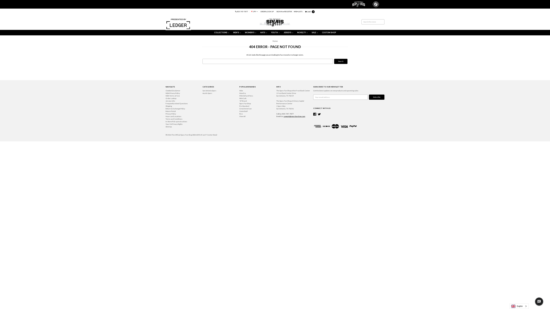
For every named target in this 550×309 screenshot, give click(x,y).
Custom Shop (329, 32)
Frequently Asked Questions (177, 103)
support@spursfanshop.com (294, 116)
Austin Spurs (207, 93)
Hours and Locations (173, 116)
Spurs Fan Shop (245, 103)
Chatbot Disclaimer (173, 91)
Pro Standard (244, 106)
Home (275, 41)
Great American (245, 109)
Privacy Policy (171, 114)
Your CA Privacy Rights (174, 124)
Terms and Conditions (174, 119)
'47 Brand (243, 101)
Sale (314, 32)
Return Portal (171, 111)
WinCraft (242, 98)
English (520, 306)
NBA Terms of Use (173, 96)
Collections (220, 32)
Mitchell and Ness (246, 96)
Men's (236, 32)
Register (288, 11)
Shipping (169, 106)
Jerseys (287, 32)
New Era (242, 93)
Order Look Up (267, 11)
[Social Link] (314, 114)
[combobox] (519, 306)
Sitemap (169, 127)
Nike (241, 91)
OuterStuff (243, 111)
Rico (241, 114)
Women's (249, 32)
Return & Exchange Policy (175, 109)
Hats (262, 32)
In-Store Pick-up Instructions (176, 121)
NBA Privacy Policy (173, 93)
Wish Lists (298, 11)
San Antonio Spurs (209, 91)
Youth (274, 32)
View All (242, 116)
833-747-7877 (242, 11)
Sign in (279, 11)
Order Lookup (171, 98)
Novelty (301, 32)
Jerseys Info (170, 101)
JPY (254, 11)
